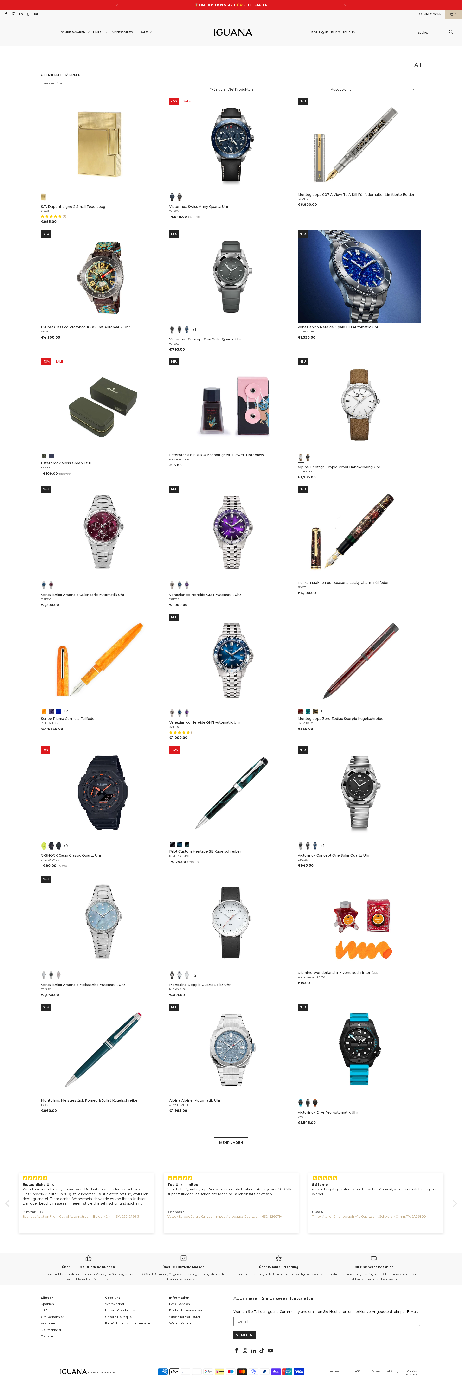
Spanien (47, 1304)
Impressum (336, 1371)
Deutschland (51, 1330)
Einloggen (433, 14)
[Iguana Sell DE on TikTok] (28, 14)
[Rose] (59, 975)
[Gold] (44, 197)
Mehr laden (231, 1142)
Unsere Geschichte (120, 1310)
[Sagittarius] (308, 711)
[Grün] (44, 845)
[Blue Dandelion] (51, 455)
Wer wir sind (114, 1304)
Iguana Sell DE (106, 1372)
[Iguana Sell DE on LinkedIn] (21, 14)
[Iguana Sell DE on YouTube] (36, 14)
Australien (48, 1323)
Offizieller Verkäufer (184, 1317)
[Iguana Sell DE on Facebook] (6, 14)
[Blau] (172, 197)
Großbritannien (53, 1317)
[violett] (187, 585)
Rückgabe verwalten (185, 1310)
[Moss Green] (44, 455)
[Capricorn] (315, 711)
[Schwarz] (180, 197)
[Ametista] (51, 711)
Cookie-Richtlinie (412, 1373)
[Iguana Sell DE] (233, 33)
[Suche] (451, 32)
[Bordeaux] (51, 585)
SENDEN (244, 1335)
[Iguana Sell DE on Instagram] (13, 14)
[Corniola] (44, 711)
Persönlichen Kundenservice (127, 1323)
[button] (75, 32)
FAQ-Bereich (179, 1304)
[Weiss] (301, 457)
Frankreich (49, 1336)
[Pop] (59, 711)
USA (44, 1310)
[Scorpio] (301, 711)
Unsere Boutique (118, 1317)
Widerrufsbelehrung (185, 1323)
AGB (357, 1371)
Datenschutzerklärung (385, 1371)
